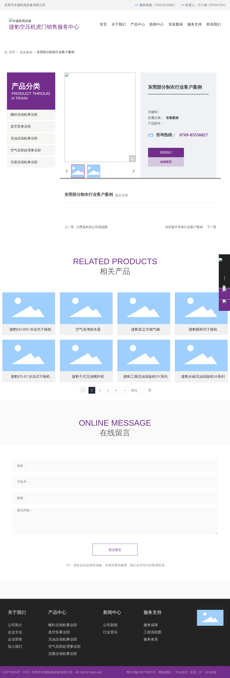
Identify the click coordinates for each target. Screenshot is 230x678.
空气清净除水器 (88, 329)
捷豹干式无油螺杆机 (88, 376)
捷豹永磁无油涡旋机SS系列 (203, 376)
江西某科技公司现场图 (92, 227)
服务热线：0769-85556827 (157, 5)
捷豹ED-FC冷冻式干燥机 (30, 376)
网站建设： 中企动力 (173, 672)
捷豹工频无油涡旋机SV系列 (145, 376)
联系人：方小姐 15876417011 (205, 5)
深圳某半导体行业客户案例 (184, 227)
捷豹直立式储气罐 (145, 329)
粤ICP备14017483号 (141, 672)
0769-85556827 (193, 134)
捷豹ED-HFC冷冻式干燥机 (30, 329)
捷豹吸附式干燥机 (203, 329)
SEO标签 (211, 672)
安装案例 (26, 52)
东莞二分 (196, 672)
